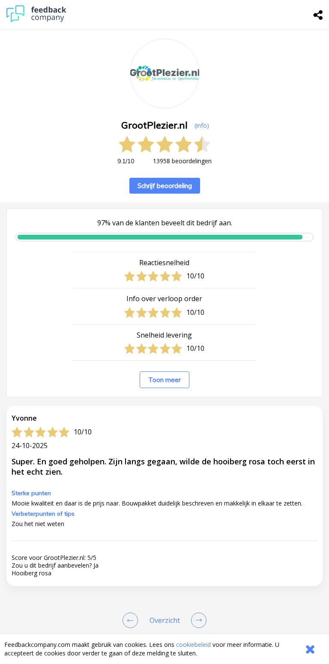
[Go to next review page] (197, 620)
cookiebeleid (193, 644)
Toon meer (164, 380)
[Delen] (318, 15)
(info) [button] (201, 125)
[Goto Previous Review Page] (132, 620)
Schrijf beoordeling (165, 186)
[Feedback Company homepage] (36, 20)
